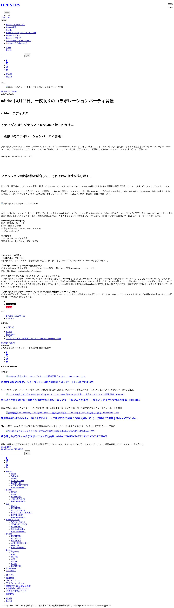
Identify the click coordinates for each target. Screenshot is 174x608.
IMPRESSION (17, 515)
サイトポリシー (13, 580)
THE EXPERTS (18, 499)
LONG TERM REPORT (21, 513)
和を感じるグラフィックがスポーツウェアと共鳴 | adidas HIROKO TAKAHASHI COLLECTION (54, 436)
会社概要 (10, 578)
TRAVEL (15, 552)
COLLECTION (17, 481)
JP (5, 15)
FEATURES (16, 483)
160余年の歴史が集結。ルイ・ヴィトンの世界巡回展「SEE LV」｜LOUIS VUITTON (47, 381)
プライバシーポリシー (16, 583)
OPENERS (10, 5)
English (9, 77)
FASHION (5, 91)
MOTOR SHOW (18, 510)
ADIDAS (10, 327)
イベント (10, 318)
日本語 (9, 74)
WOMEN (15, 476)
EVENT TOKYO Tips (15, 316)
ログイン (10, 575)
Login (170, 7)
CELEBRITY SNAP (19, 485)
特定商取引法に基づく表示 (18, 586)
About (8, 47)
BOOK (14, 564)
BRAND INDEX (8, 343)
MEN (13, 474)
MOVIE (14, 557)
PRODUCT (16, 541)
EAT (13, 554)
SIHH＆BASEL (18, 529)
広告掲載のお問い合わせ (17, 588)
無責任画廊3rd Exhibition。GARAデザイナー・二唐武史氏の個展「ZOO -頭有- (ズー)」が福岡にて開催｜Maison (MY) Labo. (69, 418)
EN (9, 15)
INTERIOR (16, 538)
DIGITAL (15, 545)
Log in (8, 50)
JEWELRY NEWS (19, 524)
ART (13, 559)
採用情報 (10, 594)
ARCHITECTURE (19, 543)
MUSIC (14, 561)
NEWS (14, 91)
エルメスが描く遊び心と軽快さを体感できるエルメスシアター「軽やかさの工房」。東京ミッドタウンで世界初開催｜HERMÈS (70, 400)
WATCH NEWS (18, 522)
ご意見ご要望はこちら (16, 591)
